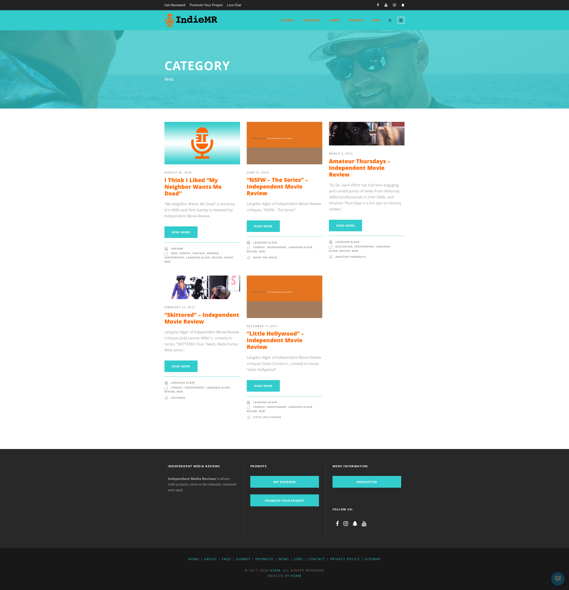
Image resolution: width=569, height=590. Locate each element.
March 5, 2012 (341, 153)
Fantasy (198, 253)
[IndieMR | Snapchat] (355, 523)
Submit (334, 20)
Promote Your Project (206, 5)
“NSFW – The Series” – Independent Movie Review (277, 186)
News (376, 20)
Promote (356, 20)
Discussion (344, 246)
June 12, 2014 (258, 172)
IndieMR (177, 248)
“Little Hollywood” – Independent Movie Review (275, 340)
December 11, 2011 (262, 326)
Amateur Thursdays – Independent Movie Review (359, 167)
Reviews (287, 20)
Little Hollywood (267, 417)
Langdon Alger (198, 257)
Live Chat (234, 5)
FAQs (226, 559)
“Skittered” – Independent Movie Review (201, 318)
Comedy (185, 253)
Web (167, 261)
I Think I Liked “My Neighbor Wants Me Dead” (193, 186)
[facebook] (378, 5)
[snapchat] (403, 5)
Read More (181, 232)
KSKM (275, 570)
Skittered (178, 397)
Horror (213, 253)
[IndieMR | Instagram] (345, 523)
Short (228, 257)
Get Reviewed (174, 5)
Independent (174, 257)
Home (193, 559)
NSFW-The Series (265, 257)
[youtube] (386, 5)
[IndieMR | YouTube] (364, 523)
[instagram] (394, 5)
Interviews (312, 20)
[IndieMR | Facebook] (337, 523)
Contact (316, 559)
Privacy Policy (345, 559)
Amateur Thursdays (350, 256)
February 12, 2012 (179, 307)
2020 (174, 253)
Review (217, 257)
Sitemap (373, 559)
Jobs (298, 559)
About (210, 559)
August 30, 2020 (178, 172)
